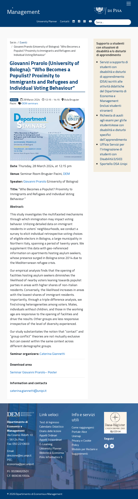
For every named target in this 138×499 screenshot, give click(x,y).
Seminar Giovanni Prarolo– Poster (33, 372)
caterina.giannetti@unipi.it (28, 390)
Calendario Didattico (51, 426)
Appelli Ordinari (48, 435)
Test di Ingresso (49, 422)
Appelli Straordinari (50, 439)
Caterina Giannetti (52, 353)
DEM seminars (30, 103)
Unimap (76, 436)
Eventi (23, 43)
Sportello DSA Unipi (113, 163)
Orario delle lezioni (50, 431)
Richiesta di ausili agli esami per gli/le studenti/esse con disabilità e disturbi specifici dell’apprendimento (113, 127)
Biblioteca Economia (51, 453)
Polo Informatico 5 (50, 457)
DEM (66, 173)
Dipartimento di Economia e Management (41, 8)
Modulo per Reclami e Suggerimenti (85, 451)
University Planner (47, 21)
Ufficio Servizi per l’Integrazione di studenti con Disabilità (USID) (112, 151)
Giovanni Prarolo (34, 181)
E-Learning (45, 444)
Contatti (64, 21)
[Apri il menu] (129, 3)
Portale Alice (79, 432)
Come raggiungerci (83, 427)
